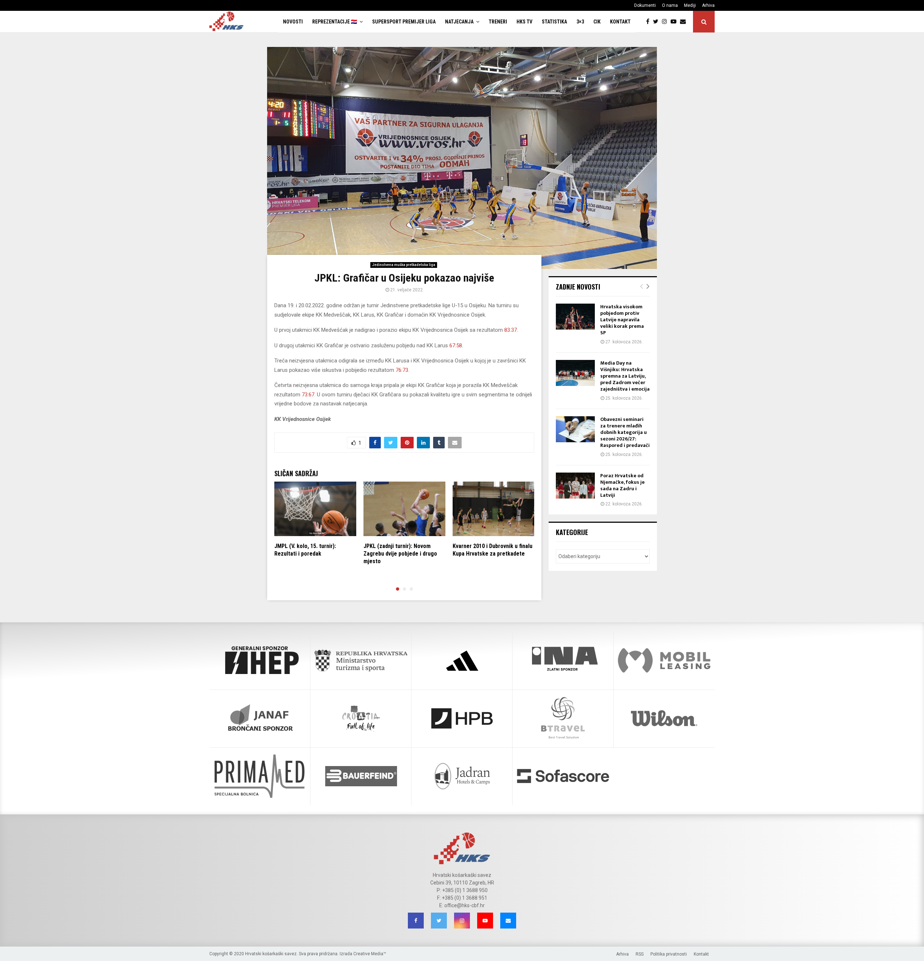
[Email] (684, 21)
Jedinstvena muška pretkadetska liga (403, 265)
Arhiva (708, 5)
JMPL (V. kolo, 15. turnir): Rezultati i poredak (305, 550)
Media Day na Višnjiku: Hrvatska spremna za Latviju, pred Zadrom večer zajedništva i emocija (625, 376)
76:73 (402, 370)
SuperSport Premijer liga (404, 22)
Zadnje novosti (578, 286)
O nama (670, 5)
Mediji (690, 5)
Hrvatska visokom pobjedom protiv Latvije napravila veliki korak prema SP (622, 320)
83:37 (510, 330)
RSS (640, 954)
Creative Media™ (369, 953)
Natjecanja (459, 22)
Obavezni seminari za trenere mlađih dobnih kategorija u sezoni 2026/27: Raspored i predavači (625, 432)
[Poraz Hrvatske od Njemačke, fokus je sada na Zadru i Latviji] (575, 486)
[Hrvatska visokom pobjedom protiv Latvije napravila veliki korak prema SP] (575, 317)
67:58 (455, 345)
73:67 (308, 394)
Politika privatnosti (668, 954)
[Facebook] (649, 21)
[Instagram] (666, 21)
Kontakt (620, 22)
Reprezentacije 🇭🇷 (334, 22)
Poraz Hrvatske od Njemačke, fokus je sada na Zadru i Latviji (622, 485)
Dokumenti (645, 5)
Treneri (498, 22)
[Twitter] (657, 21)
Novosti (293, 22)
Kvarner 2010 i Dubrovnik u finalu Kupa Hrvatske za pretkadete (492, 550)
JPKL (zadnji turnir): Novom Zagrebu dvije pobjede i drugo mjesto (400, 554)
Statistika (554, 22)
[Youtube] (675, 21)
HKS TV (524, 22)
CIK (597, 22)
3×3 (580, 22)
